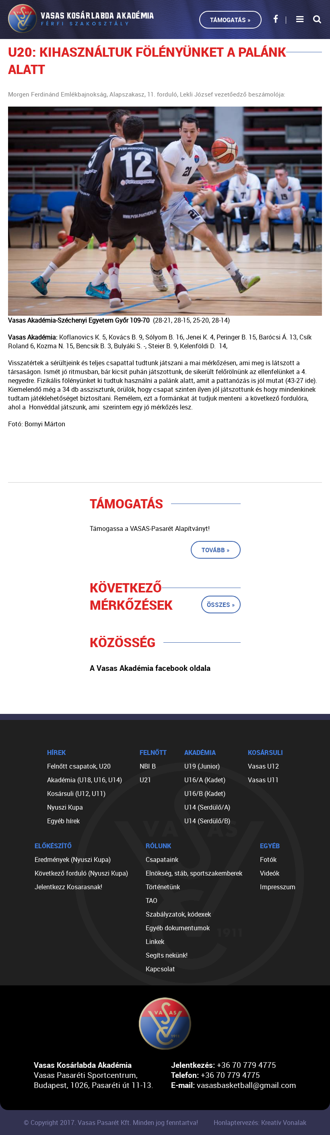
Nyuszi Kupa (65, 807)
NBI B (148, 766)
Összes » (221, 604)
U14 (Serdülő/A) (207, 807)
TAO (151, 900)
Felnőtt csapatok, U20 (79, 766)
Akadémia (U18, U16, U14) (84, 779)
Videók (269, 873)
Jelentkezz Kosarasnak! (68, 886)
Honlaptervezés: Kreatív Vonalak (260, 1122)
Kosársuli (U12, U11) (76, 793)
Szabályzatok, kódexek (178, 914)
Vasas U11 (263, 779)
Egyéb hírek (63, 820)
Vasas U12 (263, 766)
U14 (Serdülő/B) (207, 820)
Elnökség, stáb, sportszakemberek (194, 873)
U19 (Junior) (202, 766)
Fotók (268, 859)
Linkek (155, 941)
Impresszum (277, 886)
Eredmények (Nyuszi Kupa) (73, 859)
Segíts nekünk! (167, 955)
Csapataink (162, 859)
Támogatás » (230, 20)
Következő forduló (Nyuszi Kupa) (81, 873)
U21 (145, 779)
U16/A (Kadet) (204, 779)
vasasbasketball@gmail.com (246, 1085)
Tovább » (216, 550)
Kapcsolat (160, 968)
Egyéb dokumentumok (178, 927)
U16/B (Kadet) (204, 793)
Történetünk (163, 886)
